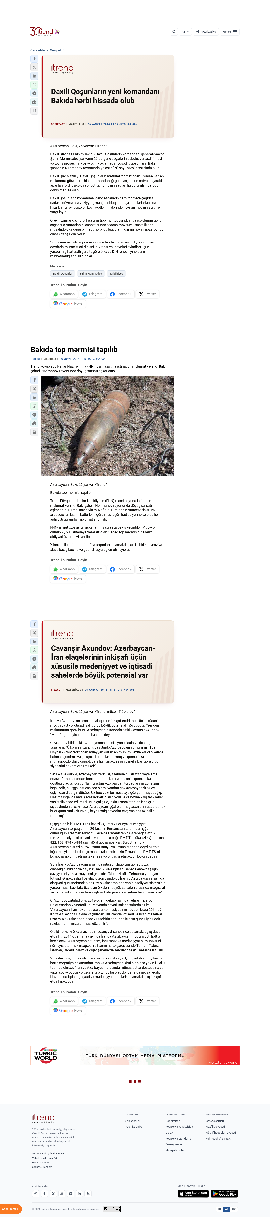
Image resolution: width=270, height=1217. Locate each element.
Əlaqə (169, 1132)
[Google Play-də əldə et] (224, 1194)
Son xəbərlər (132, 1121)
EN (219, 1209)
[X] (53, 1193)
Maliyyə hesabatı (175, 1150)
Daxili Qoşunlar (62, 273)
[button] (34, 58)
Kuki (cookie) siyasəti (218, 1138)
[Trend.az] (45, 31)
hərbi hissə (116, 273)
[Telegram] (70, 1193)
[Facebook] (44, 1193)
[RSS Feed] (88, 1193)
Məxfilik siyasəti (215, 1126)
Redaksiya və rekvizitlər (179, 1126)
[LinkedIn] (79, 1193)
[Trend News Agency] (43, 1118)
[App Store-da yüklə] (193, 1194)
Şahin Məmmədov (91, 273)
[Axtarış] (174, 32)
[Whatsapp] (35, 1193)
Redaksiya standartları (179, 1138)
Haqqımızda (172, 1121)
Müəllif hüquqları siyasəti (221, 1132)
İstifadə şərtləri (215, 1121)
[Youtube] (61, 1193)
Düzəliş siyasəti (174, 1144)
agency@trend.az (42, 1166)
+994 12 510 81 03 (42, 1162)
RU (234, 1209)
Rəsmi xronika (134, 1126)
